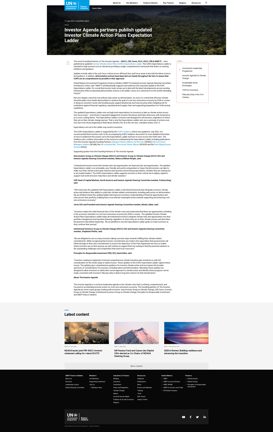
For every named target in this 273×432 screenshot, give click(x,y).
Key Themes (168, 3)
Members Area (96, 388)
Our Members (132, 3)
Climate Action (192, 379)
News (100, 8)
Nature (115, 393)
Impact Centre (142, 399)
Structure (68, 382)
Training (140, 391)
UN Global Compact (170, 391)
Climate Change (118, 391)
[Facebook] (190, 417)
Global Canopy (192, 382)
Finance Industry (150, 3)
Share (68, 64)
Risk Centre (141, 396)
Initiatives (140, 379)
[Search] (206, 3)
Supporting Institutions (97, 382)
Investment (80, 21)
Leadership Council (72, 385)
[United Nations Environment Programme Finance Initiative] (77, 417)
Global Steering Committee (74, 388)
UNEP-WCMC (168, 385)
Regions (182, 3)
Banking (116, 379)
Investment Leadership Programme (192, 69)
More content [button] (136, 366)
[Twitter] (197, 417)
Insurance (116, 382)
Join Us (92, 385)
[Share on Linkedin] (68, 75)
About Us (117, 3)
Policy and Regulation (120, 388)
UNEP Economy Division (171, 382)
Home (94, 8)
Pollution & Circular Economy (123, 399)
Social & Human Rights (121, 396)
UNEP (165, 379)
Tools (139, 393)
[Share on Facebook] (68, 68)
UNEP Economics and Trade (173, 388)
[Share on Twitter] (68, 71)
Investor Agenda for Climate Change (194, 76)
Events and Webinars (144, 388)
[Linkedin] (204, 417)
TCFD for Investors (190, 90)
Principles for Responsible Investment (196, 386)
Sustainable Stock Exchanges (189, 84)
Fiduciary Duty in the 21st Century (192, 95)
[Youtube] (183, 417)
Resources (196, 3)
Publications (141, 382)
